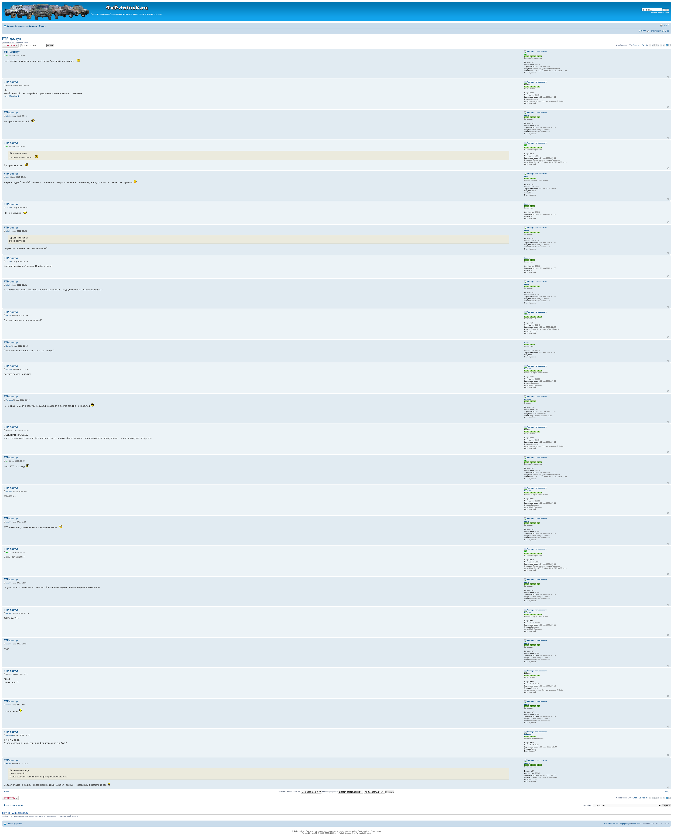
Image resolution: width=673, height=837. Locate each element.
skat (7, 177)
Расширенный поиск (660, 12)
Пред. (6, 792)
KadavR (9, 369)
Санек (8, 208)
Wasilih (9, 86)
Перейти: (587, 805)
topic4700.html (11, 96)
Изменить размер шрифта (666, 25)
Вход (667, 31)
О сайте (42, 26)
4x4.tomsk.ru (31, 26)
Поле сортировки (330, 792)
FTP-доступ (11, 38)
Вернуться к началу (668, 77)
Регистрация (655, 31)
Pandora (9, 400)
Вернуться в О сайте (13, 805)
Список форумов (15, 26)
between (9, 735)
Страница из (640, 45)
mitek (8, 116)
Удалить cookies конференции (617, 823)
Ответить (6, 44)
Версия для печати (661, 25)
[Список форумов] (47, 20)
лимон (8, 315)
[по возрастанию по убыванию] (379, 792)
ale (7, 56)
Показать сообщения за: (289, 792)
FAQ (644, 31)
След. (666, 792)
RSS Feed (636, 823)
